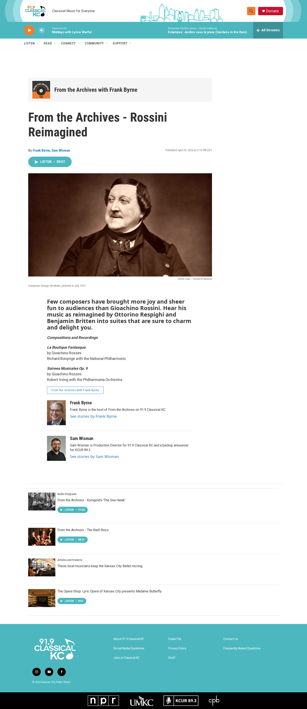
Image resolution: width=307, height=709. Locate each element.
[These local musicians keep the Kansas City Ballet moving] (41, 567)
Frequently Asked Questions (241, 648)
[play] (29, 30)
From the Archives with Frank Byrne (95, 89)
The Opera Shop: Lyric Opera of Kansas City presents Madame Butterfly (109, 591)
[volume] (41, 30)
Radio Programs (66, 494)
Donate (272, 11)
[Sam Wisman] (56, 448)
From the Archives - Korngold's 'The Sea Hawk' (91, 500)
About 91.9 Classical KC (128, 639)
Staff (171, 657)
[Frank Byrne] (56, 412)
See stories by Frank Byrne (93, 416)
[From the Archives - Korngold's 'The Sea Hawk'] (41, 501)
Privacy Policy (177, 648)
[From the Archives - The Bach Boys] (41, 537)
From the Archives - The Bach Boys (83, 530)
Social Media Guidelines (128, 648)
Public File (174, 639)
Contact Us (230, 639)
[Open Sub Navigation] (38, 43)
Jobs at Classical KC (126, 657)
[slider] (48, 30)
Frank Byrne (41, 150)
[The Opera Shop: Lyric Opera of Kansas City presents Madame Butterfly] (41, 598)
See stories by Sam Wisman (94, 456)
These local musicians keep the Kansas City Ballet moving (99, 566)
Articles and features (69, 560)
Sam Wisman (61, 150)
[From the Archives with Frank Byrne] (41, 90)
